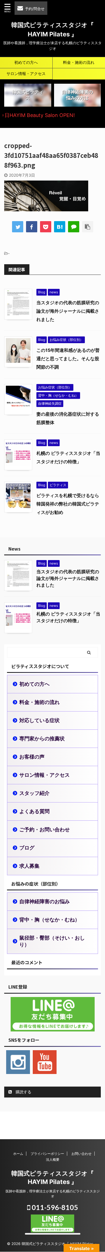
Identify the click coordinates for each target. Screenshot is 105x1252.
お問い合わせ (81, 1154)
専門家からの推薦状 (42, 738)
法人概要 (52, 1159)
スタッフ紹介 (34, 793)
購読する (23, 1091)
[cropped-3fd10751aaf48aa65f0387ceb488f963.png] (59, 226)
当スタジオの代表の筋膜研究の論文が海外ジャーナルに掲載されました (67, 311)
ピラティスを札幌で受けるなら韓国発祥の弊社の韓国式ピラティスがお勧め (67, 504)
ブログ (26, 848)
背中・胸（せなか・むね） (49, 920)
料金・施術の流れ (39, 702)
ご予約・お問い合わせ (44, 829)
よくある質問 (34, 811)
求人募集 (29, 866)
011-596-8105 (54, 1207)
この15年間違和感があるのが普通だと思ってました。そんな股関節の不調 (68, 358)
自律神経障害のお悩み (44, 901)
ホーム (18, 1154)
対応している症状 (39, 720)
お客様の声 (32, 757)
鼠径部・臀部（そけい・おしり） (52, 941)
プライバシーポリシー (47, 1154)
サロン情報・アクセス (26, 73)
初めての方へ (26, 62)
